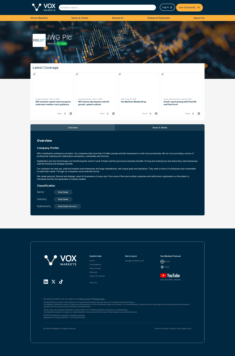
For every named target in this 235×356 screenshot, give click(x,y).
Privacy (173, 328)
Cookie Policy (185, 328)
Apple (166, 267)
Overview (73, 127)
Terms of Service (161, 328)
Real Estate (63, 192)
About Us (199, 18)
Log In (165, 7)
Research (117, 18)
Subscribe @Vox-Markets (170, 280)
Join (187, 7)
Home (92, 261)
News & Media (159, 127)
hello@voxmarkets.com (134, 261)
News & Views (79, 18)
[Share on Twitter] (65, 113)
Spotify (167, 261)
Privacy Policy (99, 299)
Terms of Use (84, 299)
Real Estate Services (67, 206)
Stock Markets (39, 18)
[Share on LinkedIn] (70, 113)
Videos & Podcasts (158, 18)
